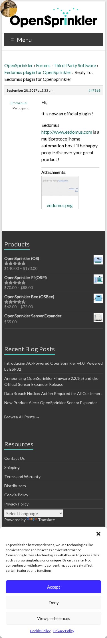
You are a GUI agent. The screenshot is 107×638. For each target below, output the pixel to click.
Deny (54, 602)
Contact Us (14, 458)
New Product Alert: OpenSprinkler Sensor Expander (50, 402)
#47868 (94, 90)
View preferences (53, 618)
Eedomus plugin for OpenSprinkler (37, 72)
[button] (98, 534)
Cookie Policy (40, 631)
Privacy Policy (63, 631)
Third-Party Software (75, 65)
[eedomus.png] (60, 186)
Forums (43, 65)
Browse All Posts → (22, 416)
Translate (46, 519)
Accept (53, 586)
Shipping (12, 467)
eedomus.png (60, 205)
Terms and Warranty (22, 476)
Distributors (15, 485)
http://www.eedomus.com (66, 132)
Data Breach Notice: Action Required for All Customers (53, 393)
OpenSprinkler (18, 65)
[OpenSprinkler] (53, 17)
